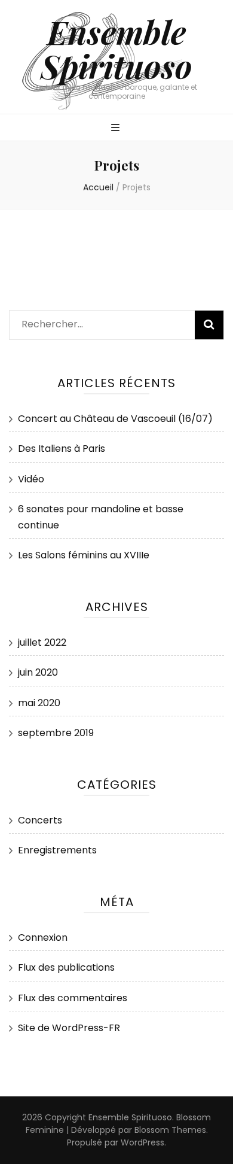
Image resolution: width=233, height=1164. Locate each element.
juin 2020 (38, 672)
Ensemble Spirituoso (116, 48)
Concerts (40, 820)
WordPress (142, 1142)
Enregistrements (57, 850)
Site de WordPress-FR (69, 1028)
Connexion (43, 937)
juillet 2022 (42, 642)
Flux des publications (66, 967)
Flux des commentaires (72, 998)
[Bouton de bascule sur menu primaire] (116, 128)
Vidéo (31, 479)
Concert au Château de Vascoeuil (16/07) (115, 419)
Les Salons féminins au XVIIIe (83, 555)
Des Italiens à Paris (61, 448)
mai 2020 (39, 703)
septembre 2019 (56, 733)
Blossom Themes (170, 1130)
